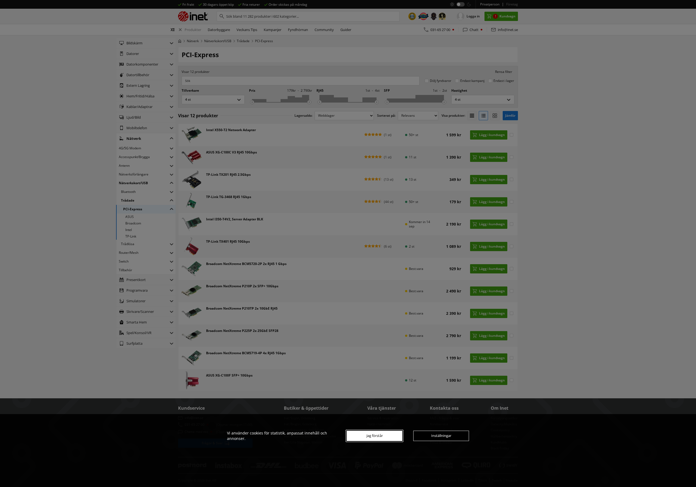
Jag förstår (374, 435)
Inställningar (441, 435)
